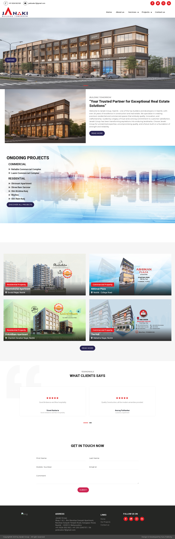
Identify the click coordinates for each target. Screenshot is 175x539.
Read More (97, 133)
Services (132, 12)
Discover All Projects (20, 205)
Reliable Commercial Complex (26, 169)
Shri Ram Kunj (18, 198)
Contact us (160, 12)
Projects (145, 12)
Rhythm (15, 195)
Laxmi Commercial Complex (25, 173)
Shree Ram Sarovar (20, 187)
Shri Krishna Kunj (19, 191)
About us (120, 12)
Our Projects (105, 522)
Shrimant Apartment (21, 183)
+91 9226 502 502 (15, 3)
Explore (11, 60)
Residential (16, 178)
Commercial (17, 164)
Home (109, 12)
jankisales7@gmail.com (36, 3)
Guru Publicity (166, 537)
